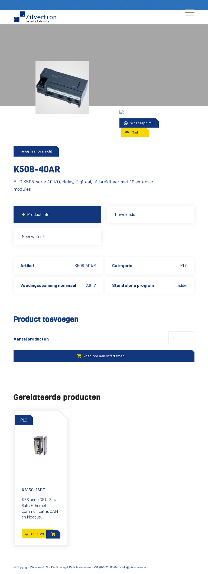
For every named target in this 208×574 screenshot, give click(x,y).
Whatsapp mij (141, 123)
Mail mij (138, 132)
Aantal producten (31, 338)
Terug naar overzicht (36, 151)
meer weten (40, 533)
